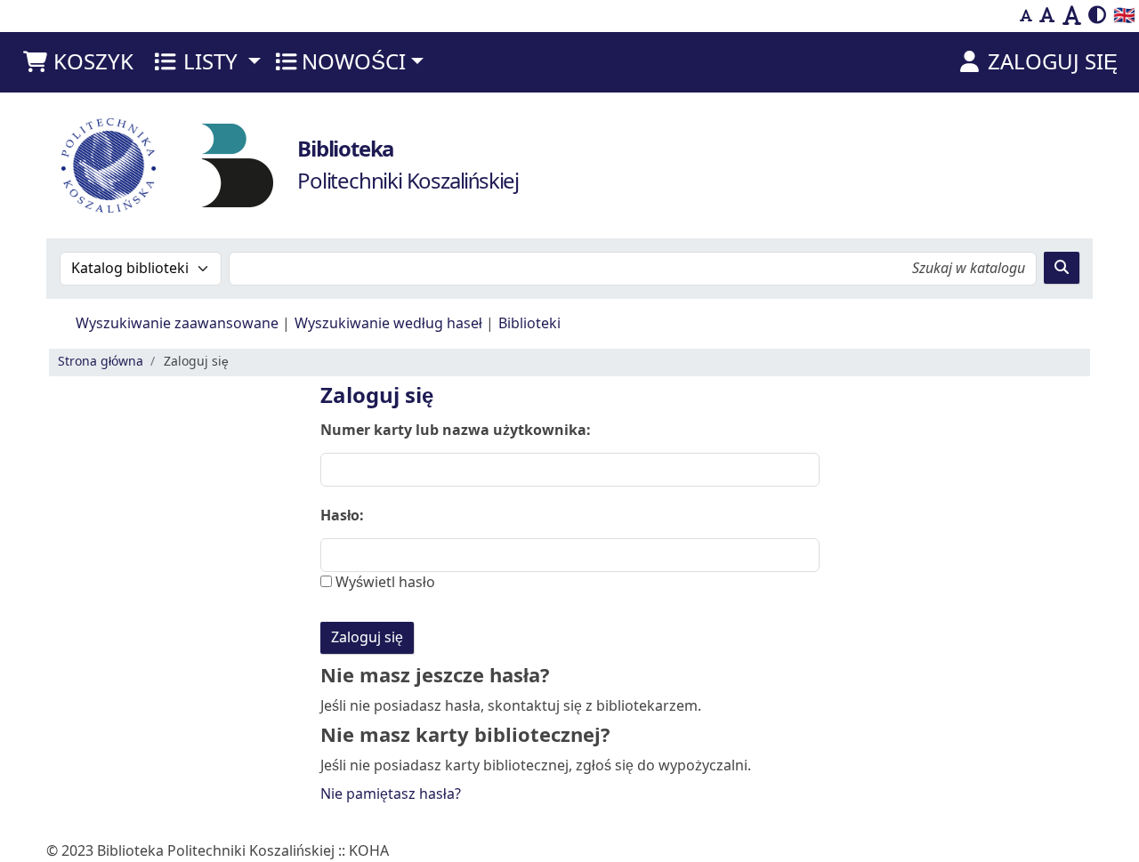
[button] (77, 62)
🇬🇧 (1124, 15)
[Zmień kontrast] (1097, 16)
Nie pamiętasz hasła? (390, 794)
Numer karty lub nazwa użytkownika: (455, 430)
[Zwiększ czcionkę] (1072, 16)
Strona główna (100, 361)
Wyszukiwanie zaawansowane (177, 323)
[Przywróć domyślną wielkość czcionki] (1047, 16)
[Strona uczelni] (108, 165)
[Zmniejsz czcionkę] (1026, 16)
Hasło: (342, 516)
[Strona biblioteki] (238, 164)
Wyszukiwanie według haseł (388, 323)
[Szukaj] (1061, 268)
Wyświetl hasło (383, 582)
